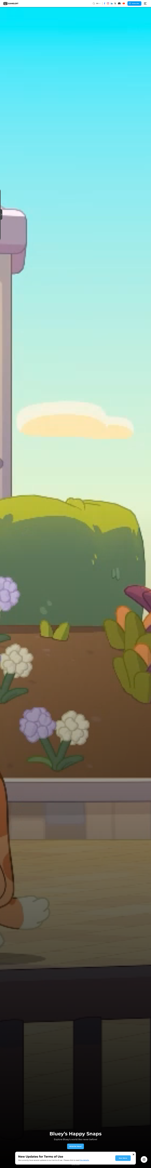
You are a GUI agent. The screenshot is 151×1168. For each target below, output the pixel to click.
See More (123, 1158)
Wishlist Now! (75, 1146)
